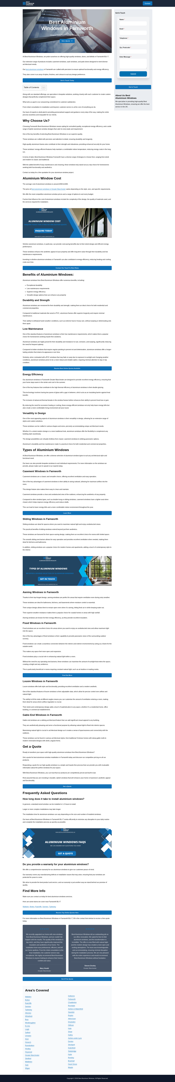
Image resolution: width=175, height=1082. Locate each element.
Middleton (28, 1062)
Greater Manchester (32, 1055)
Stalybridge (72, 1051)
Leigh (27, 1029)
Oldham (71, 1025)
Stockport (71, 1045)
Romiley (71, 1058)
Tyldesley (52, 907)
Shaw (70, 1032)
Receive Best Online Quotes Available (67, 368)
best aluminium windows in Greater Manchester (49, 189)
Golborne (71, 996)
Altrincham (72, 1019)
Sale (26, 1065)
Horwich (28, 1042)
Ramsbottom (29, 1045)
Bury (26, 1019)
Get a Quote (66, 41)
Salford (27, 1032)
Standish (71, 1012)
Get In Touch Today (67, 80)
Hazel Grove (72, 1064)
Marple (70, 1067)
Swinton (45, 907)
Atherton (28, 1013)
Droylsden (71, 1022)
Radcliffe (38, 907)
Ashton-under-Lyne (75, 1038)
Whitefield (28, 1016)
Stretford (28, 1058)
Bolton (32, 907)
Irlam (27, 1039)
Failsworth (72, 999)
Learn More (67, 513)
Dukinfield (71, 1048)
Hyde (70, 1054)
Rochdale (71, 1006)
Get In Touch (133, 87)
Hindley (28, 1049)
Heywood (28, 1052)
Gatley (70, 1035)
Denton (70, 1041)
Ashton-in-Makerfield (75, 1009)
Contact (147, 3)
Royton (70, 1015)
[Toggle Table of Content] (42, 87)
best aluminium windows (34, 69)
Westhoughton (30, 1023)
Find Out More (67, 675)
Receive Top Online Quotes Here (67, 912)
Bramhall (71, 1061)
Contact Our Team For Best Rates (67, 268)
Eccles (27, 1026)
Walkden (26, 907)
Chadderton (72, 1002)
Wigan (27, 1068)
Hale (69, 1028)
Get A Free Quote (67, 979)
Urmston (28, 1036)
